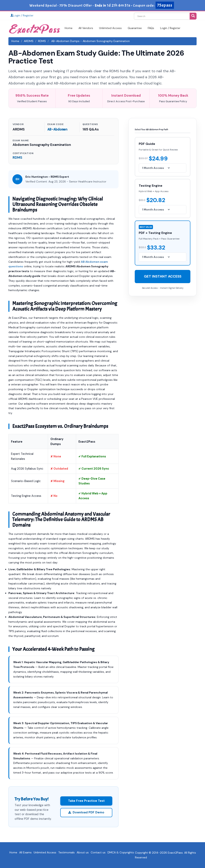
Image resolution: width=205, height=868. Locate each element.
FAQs (151, 28)
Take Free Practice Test (86, 801)
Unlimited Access (110, 28)
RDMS (42, 41)
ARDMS (28, 41)
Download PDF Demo (88, 812)
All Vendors (85, 28)
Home (68, 28)
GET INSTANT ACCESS (162, 276)
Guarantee (135, 28)
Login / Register (23, 15)
